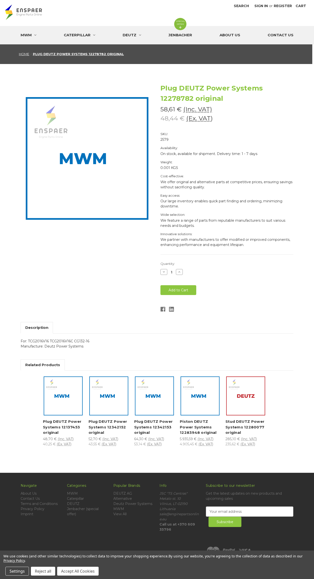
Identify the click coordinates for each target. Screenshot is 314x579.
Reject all (43, 571)
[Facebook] (162, 309)
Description (36, 327)
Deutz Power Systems (132, 504)
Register (283, 6)
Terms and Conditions (39, 504)
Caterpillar (75, 498)
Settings (17, 571)
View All (120, 514)
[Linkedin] (171, 309)
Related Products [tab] (42, 364)
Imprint (27, 514)
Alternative (122, 498)
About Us (230, 35)
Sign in (261, 6)
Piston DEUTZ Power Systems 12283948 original (198, 427)
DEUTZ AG (122, 493)
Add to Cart (64, 402)
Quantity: (167, 264)
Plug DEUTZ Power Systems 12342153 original (153, 427)
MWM (72, 493)
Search (241, 6)
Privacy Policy (32, 509)
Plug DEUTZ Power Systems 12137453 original (62, 427)
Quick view (64, 388)
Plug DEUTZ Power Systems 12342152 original (108, 427)
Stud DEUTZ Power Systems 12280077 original (244, 427)
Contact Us (280, 35)
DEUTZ (73, 504)
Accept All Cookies (78, 571)
